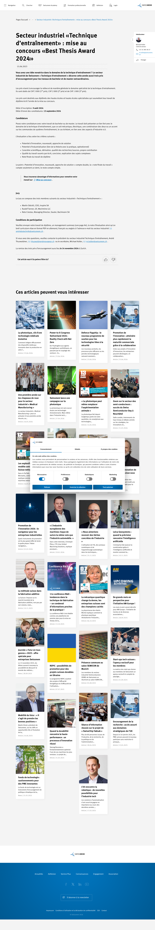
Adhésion (99, 5)
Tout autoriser (108, 487)
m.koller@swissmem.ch (96, 242)
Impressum (50, 910)
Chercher (29, 5)
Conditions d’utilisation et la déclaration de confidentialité (75, 910)
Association (113, 874)
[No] (113, 259)
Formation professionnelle (77, 5)
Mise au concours (43, 180)
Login (115, 5)
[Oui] (105, 259)
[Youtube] (87, 884)
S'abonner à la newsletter (78, 898)
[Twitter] (73, 884)
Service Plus (66, 874)
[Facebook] (66, 884)
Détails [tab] (77, 449)
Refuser (47, 487)
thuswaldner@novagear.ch (42, 242)
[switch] (66, 479)
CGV (98, 910)
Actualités (39, 874)
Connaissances (82, 874)
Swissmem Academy (50, 5)
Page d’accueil (22, 20)
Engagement (98, 874)
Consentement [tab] (45, 449)
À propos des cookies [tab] (109, 449)
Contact (104, 910)
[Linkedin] (80, 884)
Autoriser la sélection (77, 487)
